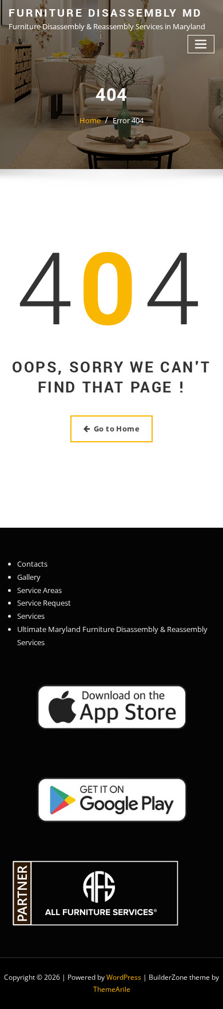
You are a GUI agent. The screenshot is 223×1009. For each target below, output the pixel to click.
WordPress (123, 977)
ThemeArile (111, 989)
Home (90, 120)
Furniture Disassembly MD (105, 13)
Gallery (29, 577)
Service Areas (39, 590)
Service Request (44, 603)
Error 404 (128, 120)
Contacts (32, 564)
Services (31, 616)
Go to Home (117, 428)
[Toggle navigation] (201, 44)
